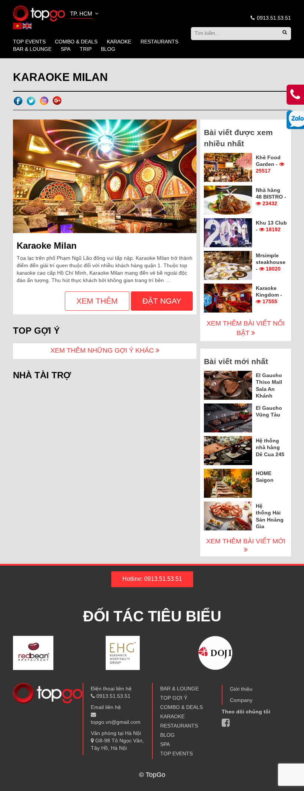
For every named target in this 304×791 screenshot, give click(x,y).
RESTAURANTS (159, 42)
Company (241, 700)
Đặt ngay (161, 301)
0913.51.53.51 (273, 18)
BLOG (108, 49)
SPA (65, 49)
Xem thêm (97, 301)
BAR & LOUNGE (32, 49)
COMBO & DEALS (76, 42)
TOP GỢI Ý (173, 698)
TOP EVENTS (29, 42)
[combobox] (84, 14)
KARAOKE (119, 42)
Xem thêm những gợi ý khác (103, 350)
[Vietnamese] (18, 26)
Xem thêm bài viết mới (245, 541)
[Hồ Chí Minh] (39, 13)
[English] (27, 26)
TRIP (86, 49)
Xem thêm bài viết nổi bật (245, 328)
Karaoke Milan (47, 246)
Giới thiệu (241, 689)
